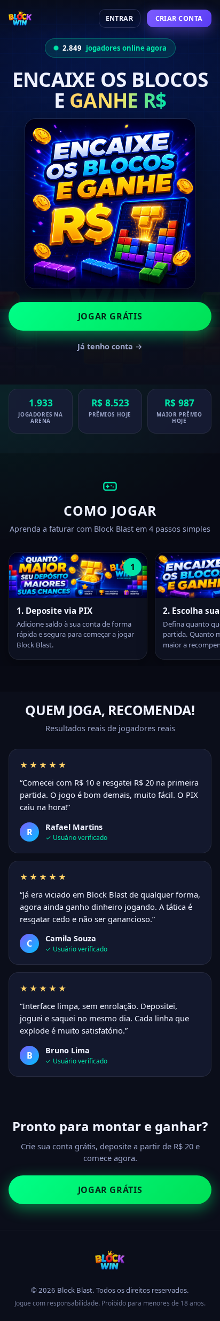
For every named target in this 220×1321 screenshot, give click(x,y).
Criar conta (179, 18)
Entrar (119, 18)
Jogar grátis (110, 316)
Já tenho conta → (110, 346)
